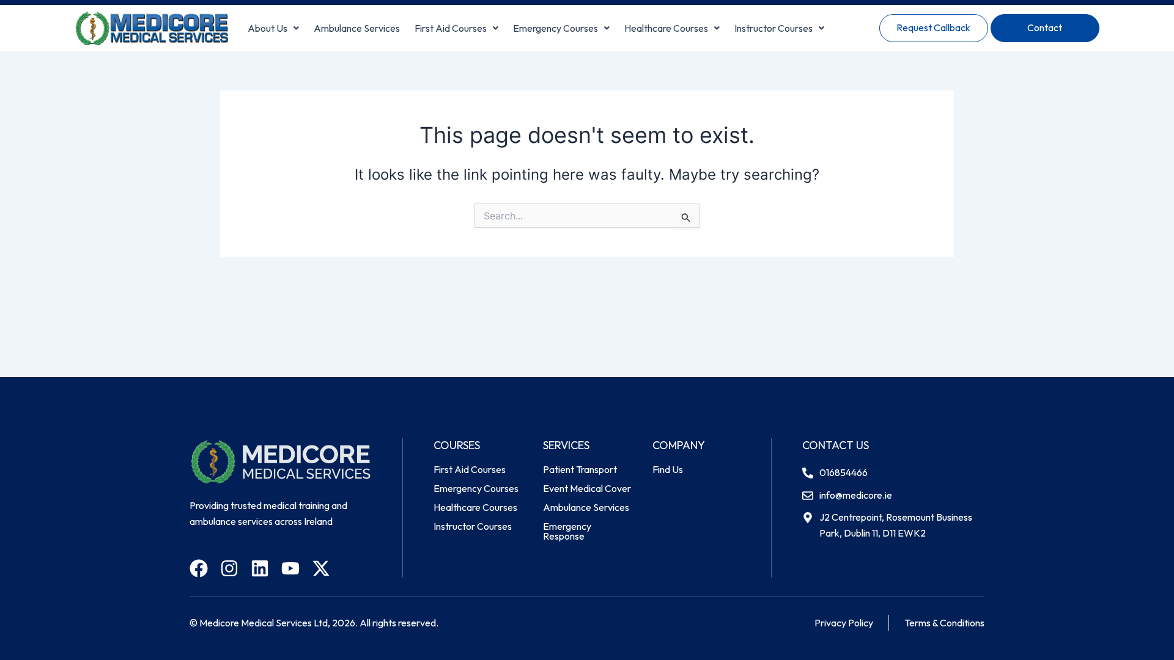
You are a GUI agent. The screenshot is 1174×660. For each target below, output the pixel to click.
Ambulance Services (357, 28)
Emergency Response (567, 531)
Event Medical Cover (587, 488)
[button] (273, 28)
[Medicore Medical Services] (151, 28)
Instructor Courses (773, 28)
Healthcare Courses (666, 28)
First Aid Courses (451, 28)
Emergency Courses (555, 28)
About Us (267, 28)
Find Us (667, 469)
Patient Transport (580, 469)
